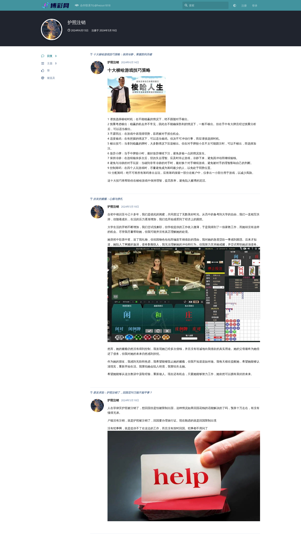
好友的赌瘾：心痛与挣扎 (108, 199)
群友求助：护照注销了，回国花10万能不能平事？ (122, 392)
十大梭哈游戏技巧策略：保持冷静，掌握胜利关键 (122, 54)
